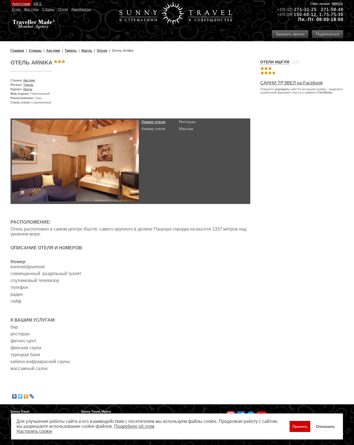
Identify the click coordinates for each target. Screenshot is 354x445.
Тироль (28, 84)
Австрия (29, 80)
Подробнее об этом (134, 426)
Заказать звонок (290, 34)
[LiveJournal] (32, 396)
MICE (37, 4)
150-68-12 (305, 14)
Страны (48, 9)
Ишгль (27, 89)
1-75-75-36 (331, 14)
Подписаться (327, 34)
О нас (16, 9)
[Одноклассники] (26, 396)
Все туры (31, 9)
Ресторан (187, 122)
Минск (337, 3)
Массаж (186, 128)
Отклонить (325, 426)
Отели (63, 9)
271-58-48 (332, 9)
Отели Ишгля (274, 62)
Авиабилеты (81, 9)
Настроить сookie (34, 431)
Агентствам (21, 4)
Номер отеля (153, 122)
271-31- (302, 9)
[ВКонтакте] (14, 396)
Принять (300, 426)
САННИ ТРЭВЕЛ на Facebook (291, 83)
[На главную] (175, 14)
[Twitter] (20, 396)
